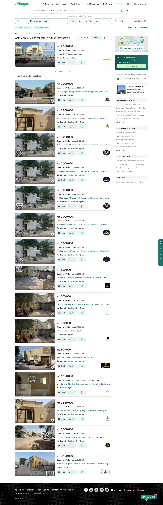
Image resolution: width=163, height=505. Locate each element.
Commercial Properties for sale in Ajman (130, 182)
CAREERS (30, 490)
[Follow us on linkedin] (96, 490)
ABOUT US (19, 490)
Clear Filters (132, 27)
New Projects (107, 4)
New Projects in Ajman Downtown (128, 168)
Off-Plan (88, 21)
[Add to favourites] (52, 64)
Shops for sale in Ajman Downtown (128, 111)
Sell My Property (62, 4)
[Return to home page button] (22, 4)
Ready (81, 21)
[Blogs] (119, 4)
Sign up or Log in (140, 4)
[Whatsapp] (81, 62)
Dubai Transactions (92, 4)
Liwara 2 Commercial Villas (125, 136)
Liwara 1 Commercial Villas (125, 143)
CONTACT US (43, 490)
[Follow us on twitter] (91, 490)
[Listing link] (63, 54)
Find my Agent (48, 4)
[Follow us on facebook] (86, 490)
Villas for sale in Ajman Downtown (127, 118)
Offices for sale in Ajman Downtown (128, 104)
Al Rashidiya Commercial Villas (126, 132)
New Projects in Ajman (124, 171)
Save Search (143, 27)
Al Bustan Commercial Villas (125, 140)
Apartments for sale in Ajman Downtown (130, 115)
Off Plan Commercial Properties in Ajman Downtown (131, 161)
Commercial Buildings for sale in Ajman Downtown (131, 108)
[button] (21, 21)
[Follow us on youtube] (107, 490)
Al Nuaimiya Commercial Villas (126, 147)
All (73, 21)
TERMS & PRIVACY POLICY (63, 490)
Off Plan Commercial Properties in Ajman (130, 164)
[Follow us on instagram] (102, 490)
